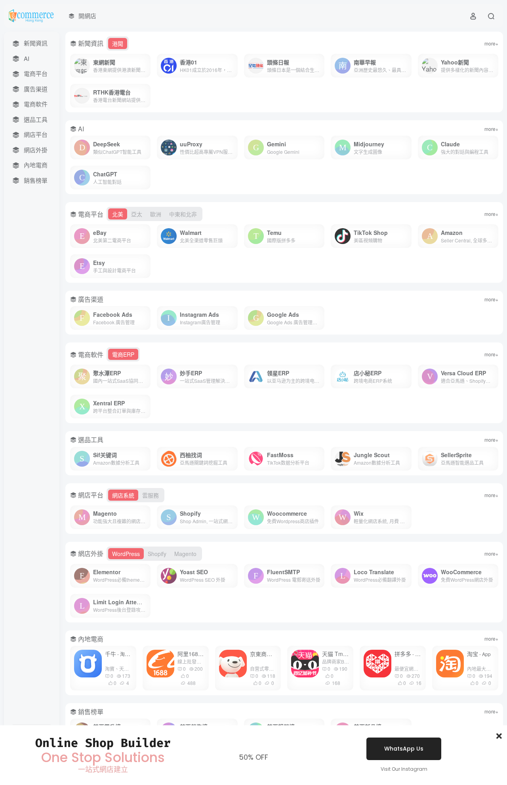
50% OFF (253, 757)
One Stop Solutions (103, 757)
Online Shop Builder (103, 743)
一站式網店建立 (103, 769)
